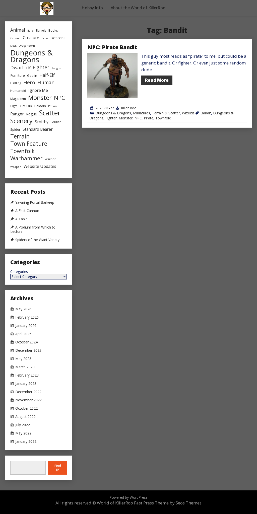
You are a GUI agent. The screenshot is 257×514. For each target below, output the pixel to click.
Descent (57, 37)
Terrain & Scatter (166, 113)
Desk (13, 45)
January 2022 (25, 441)
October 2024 (26, 342)
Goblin (32, 75)
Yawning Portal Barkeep (34, 202)
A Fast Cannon (27, 210)
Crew (44, 38)
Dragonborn (27, 45)
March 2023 (25, 367)
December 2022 (28, 392)
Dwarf (17, 67)
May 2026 (23, 309)
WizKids (188, 113)
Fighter (111, 118)
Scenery (21, 120)
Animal (17, 30)
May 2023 (23, 358)
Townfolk (163, 118)
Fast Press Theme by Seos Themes (168, 503)
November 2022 (28, 400)
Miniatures (141, 113)
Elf (28, 67)
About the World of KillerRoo (138, 8)
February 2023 (27, 375)
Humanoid (18, 90)
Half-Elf (47, 75)
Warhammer (26, 158)
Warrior (50, 159)
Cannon (15, 38)
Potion (52, 106)
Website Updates (40, 166)
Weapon (15, 167)
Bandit (206, 113)
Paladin (40, 106)
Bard (30, 30)
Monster (126, 118)
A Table (21, 219)
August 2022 (25, 416)
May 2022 (23, 433)
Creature (31, 37)
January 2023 (25, 383)
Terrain (20, 136)
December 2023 (28, 350)
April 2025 (23, 334)
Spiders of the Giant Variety (37, 240)
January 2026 (25, 325)
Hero (29, 82)
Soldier (56, 122)
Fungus (55, 68)
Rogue (31, 114)
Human (45, 82)
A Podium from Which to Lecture (32, 229)
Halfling (15, 83)
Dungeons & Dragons (113, 113)
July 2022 (22, 425)
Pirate (148, 118)
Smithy (41, 121)
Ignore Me (38, 90)
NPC (138, 118)
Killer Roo (129, 108)
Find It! (57, 467)
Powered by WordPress (128, 497)
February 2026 (27, 317)
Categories (19, 272)
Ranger (17, 114)
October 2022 (26, 408)
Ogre (14, 106)
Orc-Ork (26, 106)
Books (53, 30)
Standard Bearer (38, 129)
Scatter (49, 113)
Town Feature (28, 143)
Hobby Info (92, 8)
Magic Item (18, 99)
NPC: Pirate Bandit (112, 47)
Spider (15, 129)
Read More (157, 80)
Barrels (41, 30)
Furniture (17, 75)
